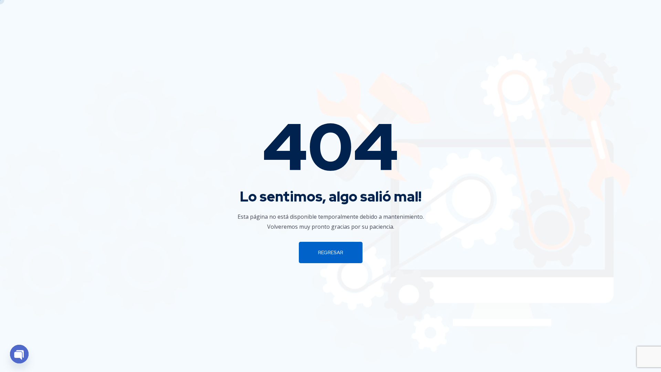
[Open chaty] (19, 354)
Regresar (330, 252)
